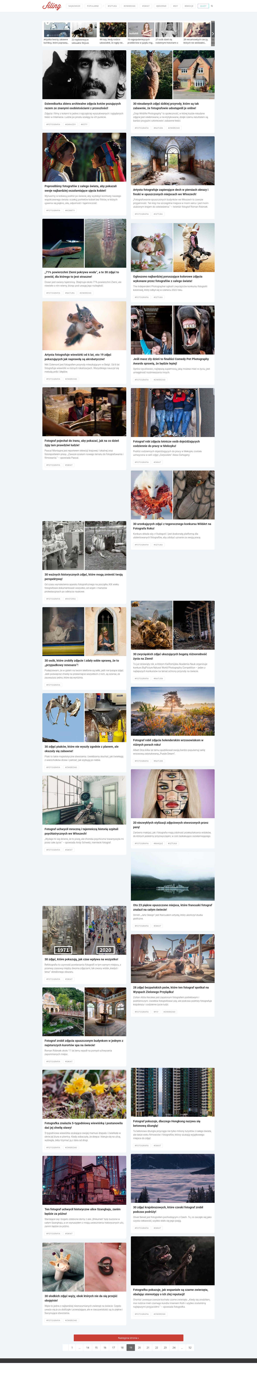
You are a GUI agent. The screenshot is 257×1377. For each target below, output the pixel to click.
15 (96, 1347)
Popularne (93, 6)
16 (105, 1347)
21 (148, 1347)
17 (113, 1347)
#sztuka (112, 6)
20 (139, 1347)
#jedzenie (161, 6)
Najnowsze (74, 6)
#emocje (189, 6)
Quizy (203, 6)
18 (122, 1347)
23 (165, 1347)
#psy (156, 1012)
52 (190, 1347)
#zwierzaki (129, 6)
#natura (70, 293)
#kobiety (70, 210)
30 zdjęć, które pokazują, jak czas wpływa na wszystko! (81, 959)
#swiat (69, 465)
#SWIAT (146, 6)
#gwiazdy (70, 124)
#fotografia (53, 124)
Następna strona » (128, 1338)
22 (156, 1347)
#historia (70, 599)
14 (87, 1347)
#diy (175, 6)
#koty (84, 124)
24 (174, 1347)
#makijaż (158, 843)
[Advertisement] (84, 495)
